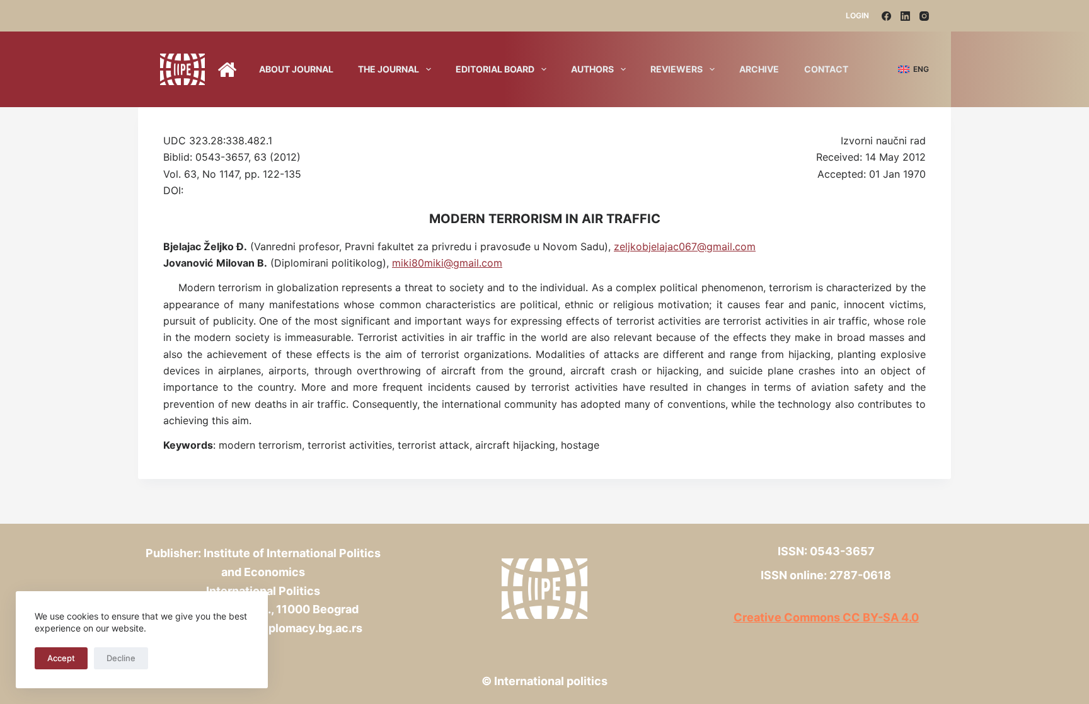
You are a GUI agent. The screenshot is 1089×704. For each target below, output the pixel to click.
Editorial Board (495, 69)
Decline (121, 658)
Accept (61, 658)
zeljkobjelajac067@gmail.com (685, 246)
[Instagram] (924, 16)
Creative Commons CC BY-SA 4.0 (826, 617)
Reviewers (676, 69)
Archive (759, 69)
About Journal (296, 69)
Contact (826, 69)
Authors (592, 69)
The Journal (388, 69)
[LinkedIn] (905, 16)
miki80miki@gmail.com (447, 263)
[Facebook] (886, 16)
